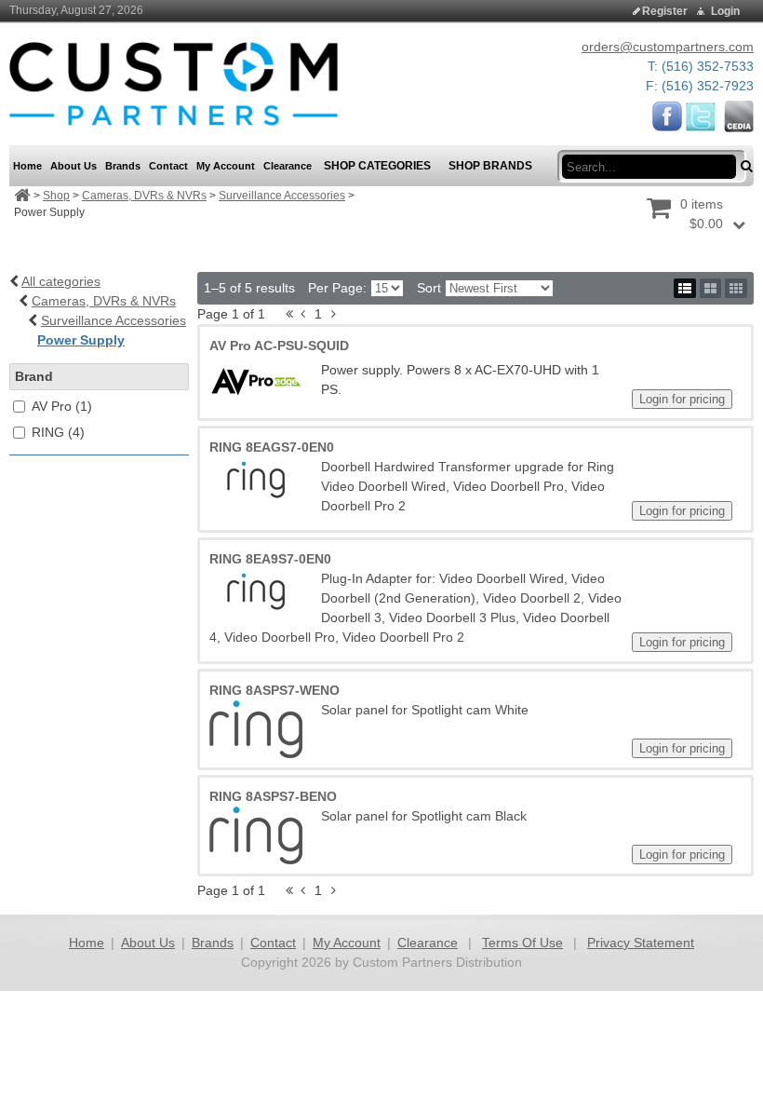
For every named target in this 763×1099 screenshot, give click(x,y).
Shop (56, 195)
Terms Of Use (522, 942)
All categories (60, 281)
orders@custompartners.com (668, 46)
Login (725, 11)
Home (86, 942)
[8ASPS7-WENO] (255, 729)
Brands (213, 942)
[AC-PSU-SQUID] (255, 381)
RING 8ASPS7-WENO (274, 690)
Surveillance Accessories (282, 195)
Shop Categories (377, 165)
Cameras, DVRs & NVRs (144, 195)
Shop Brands (490, 165)
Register (665, 11)
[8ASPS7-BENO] (255, 835)
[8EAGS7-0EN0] (255, 480)
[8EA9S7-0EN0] (255, 592)
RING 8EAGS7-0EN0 (271, 447)
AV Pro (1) (62, 406)
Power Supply (81, 339)
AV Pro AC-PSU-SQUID (279, 345)
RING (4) (58, 432)
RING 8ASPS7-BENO (273, 796)
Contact (273, 942)
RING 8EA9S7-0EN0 (270, 558)
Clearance (427, 942)
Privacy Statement (640, 942)
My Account (347, 942)
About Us (148, 942)
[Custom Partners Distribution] (173, 82)
